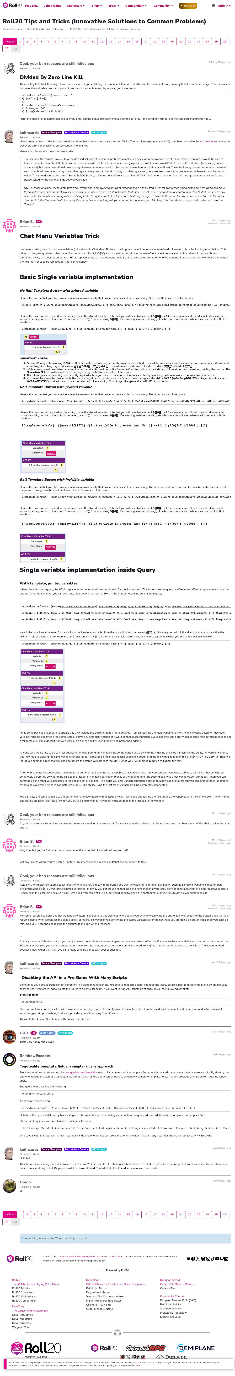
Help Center (117, 1256)
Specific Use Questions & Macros (45, 29)
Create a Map (168, 1288)
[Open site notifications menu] (213, 5)
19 (163, 42)
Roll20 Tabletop (21, 1288)
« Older (9, 42)
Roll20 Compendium (24, 1301)
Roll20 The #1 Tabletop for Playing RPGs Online (36, 1282)
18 (154, 42)
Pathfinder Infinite (170, 1304)
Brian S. (27, 222)
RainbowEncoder (35, 1056)
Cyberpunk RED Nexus (99, 1309)
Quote (36, 68)
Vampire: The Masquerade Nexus (106, 1296)
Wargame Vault (21, 1327)
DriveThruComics (22, 1315)
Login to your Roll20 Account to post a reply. (61, 1238)
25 (216, 42)
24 (207, 42)
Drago (25, 1182)
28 (16, 49)
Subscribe (189, 6)
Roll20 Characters (23, 1292)
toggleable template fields (82, 1072)
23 (198, 42)
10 (84, 42)
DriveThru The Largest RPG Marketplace (30, 1308)
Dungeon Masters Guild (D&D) (178, 1300)
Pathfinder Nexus (96, 1288)
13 (111, 42)
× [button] (231, 1363)
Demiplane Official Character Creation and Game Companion (116, 1282)
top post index (208, 141)
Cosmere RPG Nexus (98, 1305)
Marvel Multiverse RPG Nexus (103, 1301)
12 (102, 42)
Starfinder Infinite (170, 1308)
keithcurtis (30, 133)
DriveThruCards (21, 1323)
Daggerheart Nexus (97, 1292)
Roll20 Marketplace (24, 1296)
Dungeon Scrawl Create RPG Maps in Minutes (177, 1282)
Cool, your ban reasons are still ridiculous (57, 63)
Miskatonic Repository (173, 1313)
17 (146, 42)
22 (189, 42)
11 (93, 42)
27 (7, 48)
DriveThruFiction (22, 1319)
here (138, 1365)
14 (119, 42)
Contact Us (104, 1256)
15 (128, 42)
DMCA (94, 1256)
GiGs (25, 1033)
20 (172, 42)
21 (181, 42)
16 (137, 42)
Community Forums (13, 29)
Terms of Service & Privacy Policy (74, 1256)
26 (225, 42)
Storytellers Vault (170, 1317)
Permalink (25, 68)
